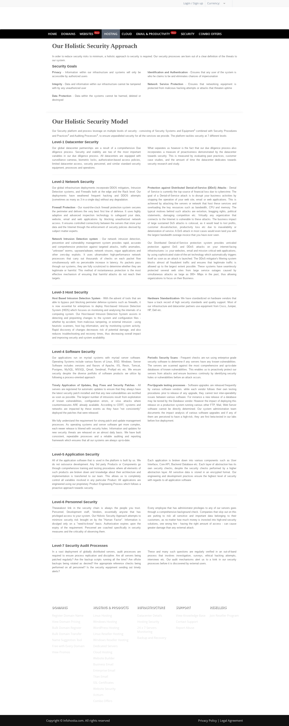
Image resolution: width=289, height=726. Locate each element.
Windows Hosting (105, 622)
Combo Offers (210, 34)
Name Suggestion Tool (67, 640)
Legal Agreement (231, 720)
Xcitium (98, 695)
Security (187, 34)
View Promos (61, 652)
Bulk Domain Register (66, 628)
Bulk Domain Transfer (67, 634)
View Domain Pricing (66, 622)
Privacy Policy (207, 720)
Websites (89, 33)
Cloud (127, 34)
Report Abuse (185, 628)
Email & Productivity (156, 33)
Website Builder (104, 658)
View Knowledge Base (190, 615)
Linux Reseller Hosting (108, 634)
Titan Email (100, 676)
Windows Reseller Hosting (110, 640)
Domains (68, 34)
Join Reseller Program (224, 615)
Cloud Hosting (102, 652)
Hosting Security (148, 622)
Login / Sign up (193, 3)
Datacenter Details (149, 615)
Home (52, 34)
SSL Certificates (103, 682)
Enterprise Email (104, 670)
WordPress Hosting (106, 628)
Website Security (104, 689)
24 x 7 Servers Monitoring (146, 630)
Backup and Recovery (151, 638)
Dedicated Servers (105, 646)
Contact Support (187, 622)
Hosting (110, 34)
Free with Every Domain (68, 646)
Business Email (103, 664)
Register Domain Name (67, 615)
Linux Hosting (102, 615)
